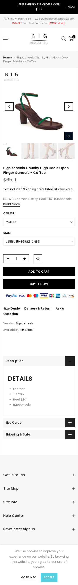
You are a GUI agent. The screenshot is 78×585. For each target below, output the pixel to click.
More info (28, 577)
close (71, 7)
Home (7, 58)
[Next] (68, 106)
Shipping (29, 189)
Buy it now (39, 284)
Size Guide (11, 308)
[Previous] (9, 106)
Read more (11, 204)
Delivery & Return (37, 308)
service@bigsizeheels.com (56, 18)
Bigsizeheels (25, 323)
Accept (49, 577)
